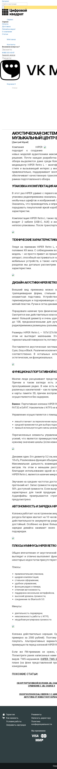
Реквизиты (36, 714)
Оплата (5, 24)
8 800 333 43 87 (8, 53)
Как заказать (12, 718)
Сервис (10, 19)
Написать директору (41, 718)
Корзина (11, 84)
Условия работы (13, 721)
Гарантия (10, 714)
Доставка (6, 26)
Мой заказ (11, 39)
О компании (7, 32)
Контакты (11, 45)
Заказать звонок (8, 55)
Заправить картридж (16, 725)
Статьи (5, 34)
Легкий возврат (9, 29)
